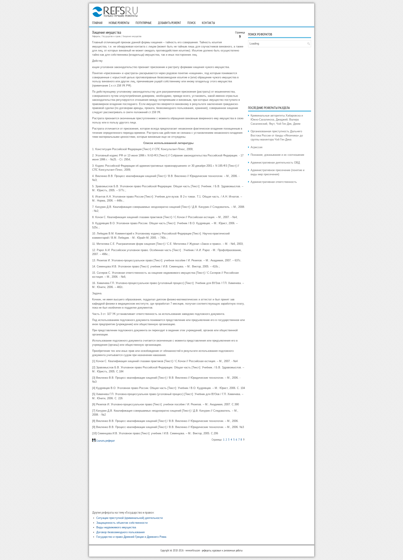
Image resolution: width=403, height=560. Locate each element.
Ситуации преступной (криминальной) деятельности (129, 517)
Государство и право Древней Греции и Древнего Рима (131, 536)
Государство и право (111, 36)
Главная (97, 23)
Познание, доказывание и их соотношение (277, 154)
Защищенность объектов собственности (122, 522)
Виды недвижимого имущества (116, 527)
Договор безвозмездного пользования (120, 532)
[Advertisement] (168, 476)
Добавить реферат (169, 23)
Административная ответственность (274, 181)
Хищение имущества (132, 36)
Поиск (191, 23)
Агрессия (256, 147)
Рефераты (96, 36)
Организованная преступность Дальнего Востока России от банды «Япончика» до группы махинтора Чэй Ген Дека (277, 135)
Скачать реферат (105, 440)
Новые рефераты (119, 23)
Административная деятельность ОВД (275, 162)
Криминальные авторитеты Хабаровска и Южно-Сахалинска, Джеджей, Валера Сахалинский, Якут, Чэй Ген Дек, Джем (277, 119)
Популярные (144, 23)
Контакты (208, 23)
